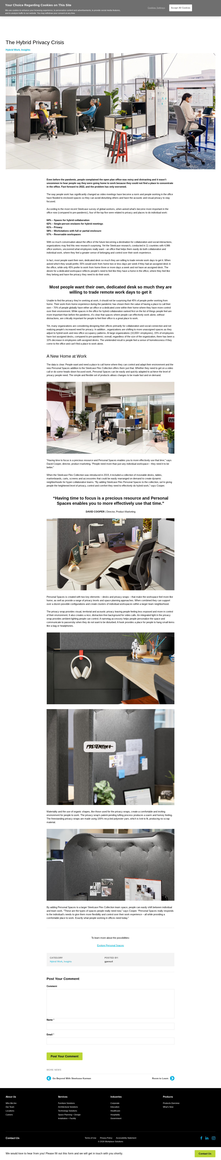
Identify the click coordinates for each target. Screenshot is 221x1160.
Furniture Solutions (66, 1103)
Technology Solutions (67, 1111)
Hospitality (115, 1115)
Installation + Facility (67, 1118)
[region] (110, 8)
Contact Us (12, 1138)
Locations (10, 1111)
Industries (116, 1096)
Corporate (114, 1103)
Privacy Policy (106, 1138)
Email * (50, 1034)
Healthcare (115, 1111)
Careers (9, 1115)
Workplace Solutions (114, 1141)
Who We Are (11, 1103)
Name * (50, 1019)
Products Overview (171, 1103)
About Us (11, 1096)
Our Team (10, 1107)
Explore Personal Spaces (110, 945)
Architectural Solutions (68, 1107)
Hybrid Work (13, 49)
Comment (52, 986)
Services (62, 1096)
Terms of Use (90, 1138)
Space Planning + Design (69, 1115)
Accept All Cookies (180, 8)
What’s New (168, 1107)
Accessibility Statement (126, 1138)
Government (115, 1118)
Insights (25, 49)
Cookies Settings (156, 8)
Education (114, 1107)
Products (168, 1096)
